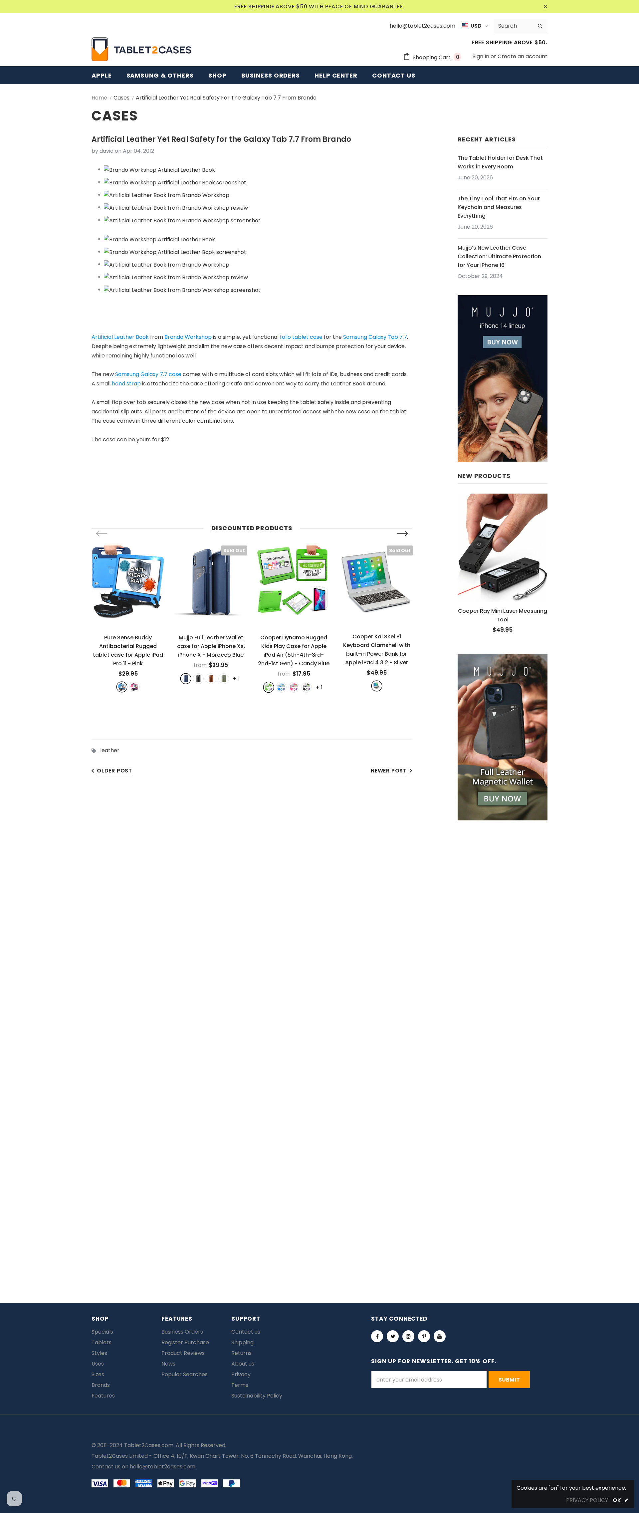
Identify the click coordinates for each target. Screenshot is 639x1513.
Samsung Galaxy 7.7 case (148, 374)
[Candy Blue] (281, 687)
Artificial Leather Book (120, 337)
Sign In (482, 56)
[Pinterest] (424, 1336)
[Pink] (134, 687)
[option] (128, 618)
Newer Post (389, 770)
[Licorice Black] (307, 687)
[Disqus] (319, 994)
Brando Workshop (188, 337)
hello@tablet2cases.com (162, 1466)
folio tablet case (301, 337)
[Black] (198, 679)
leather (109, 750)
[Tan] (211, 679)
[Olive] (224, 679)
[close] (545, 6)
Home (99, 98)
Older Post (114, 770)
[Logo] (141, 49)
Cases (121, 98)
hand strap (126, 383)
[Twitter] (393, 1336)
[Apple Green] (269, 687)
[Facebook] (377, 1336)
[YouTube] (440, 1336)
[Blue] (122, 687)
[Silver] (377, 686)
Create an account (522, 56)
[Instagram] (408, 1336)
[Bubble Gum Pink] (294, 687)
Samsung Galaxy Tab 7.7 (375, 337)
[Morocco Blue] (186, 679)
